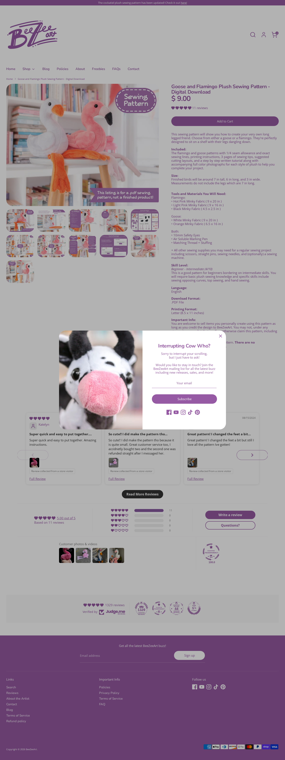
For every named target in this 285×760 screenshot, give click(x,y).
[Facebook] (169, 412)
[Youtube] (176, 412)
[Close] (220, 336)
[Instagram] (183, 412)
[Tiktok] (190, 412)
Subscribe (185, 399)
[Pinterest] (197, 412)
